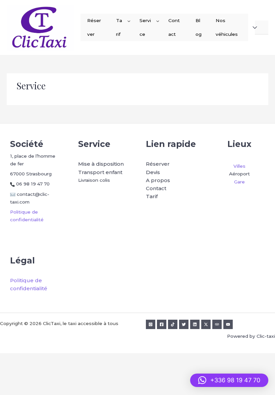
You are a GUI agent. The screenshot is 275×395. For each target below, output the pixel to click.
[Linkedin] (195, 324)
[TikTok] (172, 324)
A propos (158, 180)
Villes (239, 166)
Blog (199, 27)
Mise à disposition (101, 164)
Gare (239, 181)
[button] (229, 380)
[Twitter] (183, 324)
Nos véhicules (227, 27)
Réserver (94, 27)
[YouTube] (228, 324)
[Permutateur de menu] (128, 21)
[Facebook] (161, 324)
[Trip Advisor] (217, 324)
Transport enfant (100, 172)
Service (145, 27)
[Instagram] (150, 324)
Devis (153, 172)
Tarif (119, 27)
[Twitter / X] (206, 324)
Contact (174, 27)
